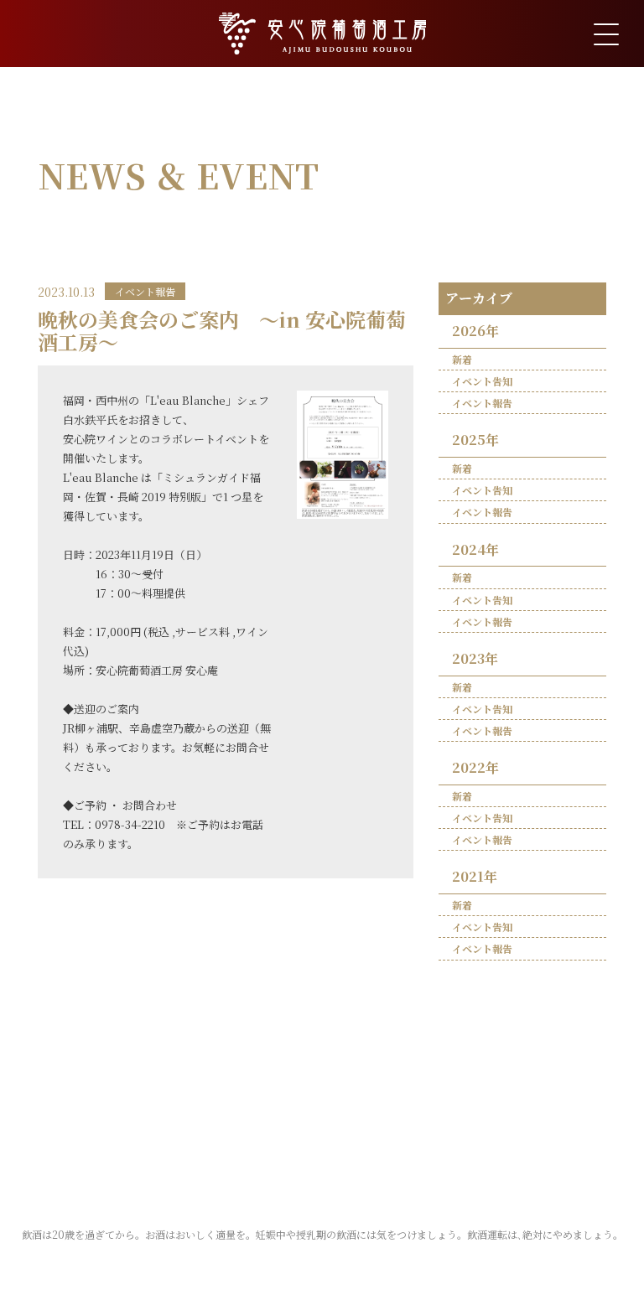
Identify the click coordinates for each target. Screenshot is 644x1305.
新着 (462, 359)
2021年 (474, 876)
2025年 (475, 439)
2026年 (475, 330)
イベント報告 (482, 403)
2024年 (475, 549)
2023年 (475, 658)
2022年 (475, 767)
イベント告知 (482, 381)
